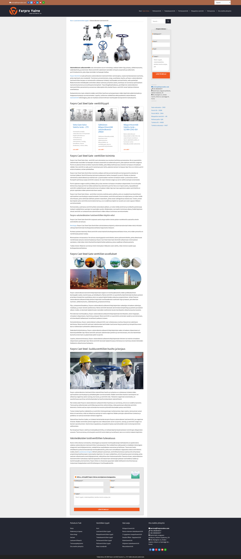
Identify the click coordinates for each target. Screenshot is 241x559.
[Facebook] (28, 2)
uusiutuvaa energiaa (85, 452)
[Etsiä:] (158, 21)
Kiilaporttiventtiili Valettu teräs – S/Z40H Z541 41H (131, 127)
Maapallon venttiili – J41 (159, 116)
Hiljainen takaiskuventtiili (130, 543)
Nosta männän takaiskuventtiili (132, 531)
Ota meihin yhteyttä (224, 11)
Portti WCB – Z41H (157, 113)
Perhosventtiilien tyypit (104, 540)
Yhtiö (72, 528)
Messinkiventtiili (127, 546)
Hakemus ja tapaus (76, 531)
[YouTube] (40, 2)
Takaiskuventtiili (169, 11)
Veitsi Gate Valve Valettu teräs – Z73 (80, 126)
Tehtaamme (211, 11)
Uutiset (72, 537)
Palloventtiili (157, 11)
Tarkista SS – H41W (157, 122)
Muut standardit (101, 546)
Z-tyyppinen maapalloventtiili (132, 534)
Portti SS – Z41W (156, 110)
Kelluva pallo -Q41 (157, 119)
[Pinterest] (34, 2)
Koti (140, 11)
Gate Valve (146, 11)
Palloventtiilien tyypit (103, 543)
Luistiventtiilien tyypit (81, 20)
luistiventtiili (74, 98)
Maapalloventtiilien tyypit (104, 534)
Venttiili (77, 76)
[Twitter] (31, 2)
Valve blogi (73, 534)
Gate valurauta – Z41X (158, 107)
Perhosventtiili (183, 11)
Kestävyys (73, 225)
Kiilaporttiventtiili (128, 528)
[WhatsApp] (43, 2)
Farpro (72, 76)
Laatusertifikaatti (76, 540)
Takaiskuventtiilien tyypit (104, 537)
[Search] (168, 21)
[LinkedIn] (37, 2)
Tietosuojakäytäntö (76, 543)
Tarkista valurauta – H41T (159, 125)
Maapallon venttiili (197, 11)
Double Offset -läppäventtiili (131, 537)
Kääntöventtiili (127, 540)
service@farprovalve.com (18, 2)
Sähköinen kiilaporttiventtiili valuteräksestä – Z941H (105, 128)
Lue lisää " (76, 149)
